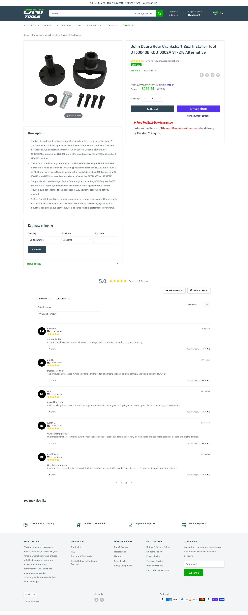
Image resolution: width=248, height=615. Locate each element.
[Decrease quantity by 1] (145, 98)
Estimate (36, 249)
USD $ (27, 594)
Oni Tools (135, 70)
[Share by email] (218, 75)
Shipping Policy (154, 551)
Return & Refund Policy (158, 547)
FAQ (73, 551)
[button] (203, 349)
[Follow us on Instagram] (102, 600)
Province (66, 233)
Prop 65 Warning (154, 565)
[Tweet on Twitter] (213, 75)
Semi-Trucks (120, 561)
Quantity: (135, 98)
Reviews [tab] (43, 298)
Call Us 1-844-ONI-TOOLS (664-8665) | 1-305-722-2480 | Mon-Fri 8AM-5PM (124, 3)
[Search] (159, 13)
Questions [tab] (61, 298)
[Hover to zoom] (73, 80)
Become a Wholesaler (82, 556)
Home (26, 35)
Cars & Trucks (121, 547)
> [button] (131, 482)
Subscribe (194, 572)
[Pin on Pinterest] (207, 75)
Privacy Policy (153, 556)
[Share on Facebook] (202, 75)
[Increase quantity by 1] (160, 98)
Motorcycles (120, 551)
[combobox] (90, 13)
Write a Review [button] (200, 290)
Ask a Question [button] (175, 290)
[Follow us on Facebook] (96, 600)
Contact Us (112, 25)
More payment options (198, 115)
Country (32, 233)
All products (37, 35)
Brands (48, 25)
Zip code (99, 233)
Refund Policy (34, 263)
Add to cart (152, 109)
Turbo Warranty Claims (157, 570)
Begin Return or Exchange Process (84, 562)
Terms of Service (154, 561)
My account (194, 14)
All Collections (64, 25)
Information (92, 25)
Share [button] (53, 349)
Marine (117, 556)
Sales (79, 25)
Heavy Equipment (123, 565)
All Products (30, 25)
